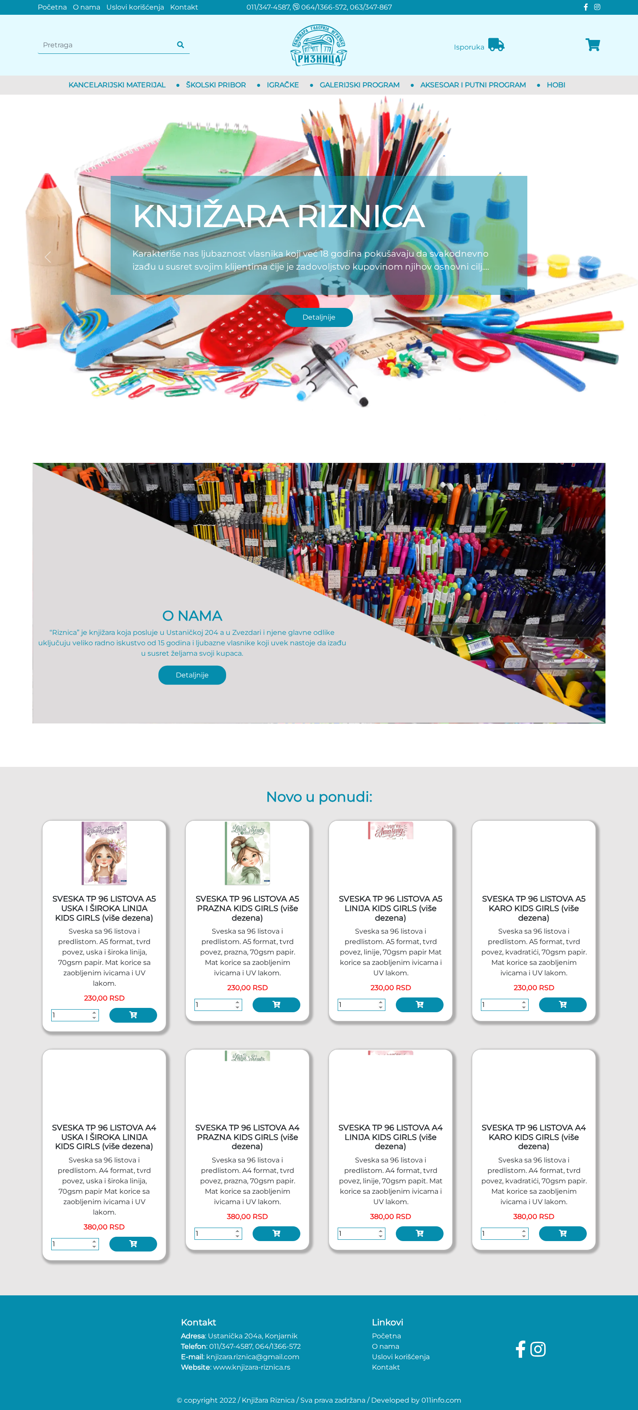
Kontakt (184, 7)
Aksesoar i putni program (473, 85)
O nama (86, 7)
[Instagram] (595, 7)
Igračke (283, 85)
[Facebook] (584, 7)
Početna (52, 7)
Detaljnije (319, 317)
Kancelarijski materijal (117, 85)
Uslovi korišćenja (135, 7)
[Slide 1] (319, 408)
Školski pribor (216, 85)
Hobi (556, 85)
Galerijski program (360, 85)
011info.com (441, 1400)
